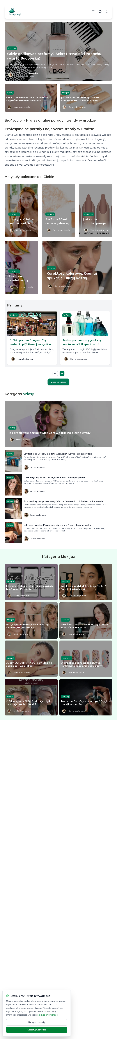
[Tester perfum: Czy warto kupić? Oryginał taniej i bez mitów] (85, 697)
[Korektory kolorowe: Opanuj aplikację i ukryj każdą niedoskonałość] (77, 267)
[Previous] (55, 373)
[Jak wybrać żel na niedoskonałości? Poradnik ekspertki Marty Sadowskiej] (21, 210)
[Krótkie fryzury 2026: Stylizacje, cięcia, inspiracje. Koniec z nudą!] (31, 697)
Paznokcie (88, 214)
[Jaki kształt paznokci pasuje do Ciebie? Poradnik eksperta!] (95, 210)
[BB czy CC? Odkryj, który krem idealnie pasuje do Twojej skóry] (31, 659)
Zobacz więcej (58, 382)
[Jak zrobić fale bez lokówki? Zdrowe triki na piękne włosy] (58, 424)
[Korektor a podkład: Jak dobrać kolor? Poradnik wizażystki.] (85, 582)
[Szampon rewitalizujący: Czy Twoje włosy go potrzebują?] (21, 267)
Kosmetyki (14, 214)
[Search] (100, 11)
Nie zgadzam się (36, 1022)
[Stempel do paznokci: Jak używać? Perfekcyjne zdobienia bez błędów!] (85, 659)
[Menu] (93, 12)
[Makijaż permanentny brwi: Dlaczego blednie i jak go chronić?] (31, 620)
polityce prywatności (47, 1014)
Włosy (10, 93)
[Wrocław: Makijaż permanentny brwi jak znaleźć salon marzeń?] (85, 620)
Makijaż (65, 93)
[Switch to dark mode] (107, 11)
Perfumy (12, 48)
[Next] (62, 373)
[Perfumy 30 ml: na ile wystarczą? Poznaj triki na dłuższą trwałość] (58, 210)
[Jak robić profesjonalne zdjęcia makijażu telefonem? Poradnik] (31, 582)
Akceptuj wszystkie (36, 1029)
